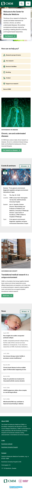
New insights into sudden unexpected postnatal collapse (13, 336)
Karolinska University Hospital (9, 447)
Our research (9, 61)
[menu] (28, 3)
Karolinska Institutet (6, 444)
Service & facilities (11, 66)
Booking (8, 72)
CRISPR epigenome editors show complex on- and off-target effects (15, 391)
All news (24, 311)
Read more (6, 295)
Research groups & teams (13, 55)
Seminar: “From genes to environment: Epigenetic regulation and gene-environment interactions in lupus (15, 190)
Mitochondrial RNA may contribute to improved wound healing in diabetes (13, 402)
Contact (8, 78)
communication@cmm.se (8, 471)
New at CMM (7, 89)
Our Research (9, 36)
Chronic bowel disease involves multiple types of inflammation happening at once (14, 368)
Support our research (12, 83)
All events (24, 166)
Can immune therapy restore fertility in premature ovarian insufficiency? (14, 357)
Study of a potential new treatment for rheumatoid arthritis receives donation (14, 380)
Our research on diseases (10, 150)
